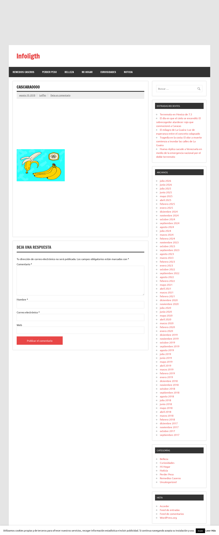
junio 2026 (166, 184)
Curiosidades (108, 72)
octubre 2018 (167, 388)
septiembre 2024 (169, 223)
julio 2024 (165, 230)
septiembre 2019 (169, 346)
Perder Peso (49, 72)
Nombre (22, 299)
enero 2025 (166, 207)
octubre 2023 (167, 246)
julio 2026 (165, 180)
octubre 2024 (167, 219)
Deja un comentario (60, 95)
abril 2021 (165, 288)
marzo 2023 (166, 257)
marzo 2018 (166, 415)
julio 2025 (165, 188)
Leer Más (211, 530)
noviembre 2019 (169, 338)
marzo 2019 (166, 369)
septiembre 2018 (169, 392)
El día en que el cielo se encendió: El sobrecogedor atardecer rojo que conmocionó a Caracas (178, 121)
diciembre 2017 (169, 423)
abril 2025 (165, 199)
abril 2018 (165, 411)
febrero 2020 (167, 327)
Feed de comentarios (172, 513)
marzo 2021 (166, 292)
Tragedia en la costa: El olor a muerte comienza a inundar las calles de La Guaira (179, 141)
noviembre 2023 (169, 242)
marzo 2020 (166, 323)
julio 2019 (165, 353)
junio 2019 (166, 357)
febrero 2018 (167, 419)
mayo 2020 (166, 315)
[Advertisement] (109, 22)
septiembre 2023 (169, 250)
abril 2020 (165, 319)
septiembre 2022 (169, 273)
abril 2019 (165, 365)
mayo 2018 (166, 407)
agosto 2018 (167, 396)
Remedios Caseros (23, 72)
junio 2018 (166, 404)
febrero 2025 (167, 203)
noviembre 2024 (169, 215)
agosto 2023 (167, 253)
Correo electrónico (28, 312)
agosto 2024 (167, 226)
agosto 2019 (167, 350)
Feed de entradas (170, 509)
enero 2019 (166, 377)
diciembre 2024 (169, 211)
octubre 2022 (167, 269)
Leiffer (42, 95)
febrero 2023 (167, 261)
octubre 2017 (167, 430)
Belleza (69, 72)
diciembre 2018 (169, 380)
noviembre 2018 (169, 384)
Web (19, 325)
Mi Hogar (87, 72)
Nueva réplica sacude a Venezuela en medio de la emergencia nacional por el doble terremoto (179, 152)
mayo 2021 (166, 284)
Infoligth (28, 55)
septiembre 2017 (169, 434)
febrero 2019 (167, 373)
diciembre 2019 (169, 334)
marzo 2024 (166, 234)
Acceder (164, 506)
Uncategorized (168, 482)
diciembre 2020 (169, 300)
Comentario (24, 264)
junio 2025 (166, 192)
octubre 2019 (167, 342)
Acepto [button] (200, 530)
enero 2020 (166, 330)
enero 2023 (166, 265)
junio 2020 (166, 311)
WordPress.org (168, 517)
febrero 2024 (167, 238)
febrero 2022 (167, 280)
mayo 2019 (166, 361)
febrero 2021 (167, 296)
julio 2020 (165, 307)
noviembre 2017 (169, 427)
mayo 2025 (166, 196)
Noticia (128, 72)
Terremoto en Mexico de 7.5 (176, 114)
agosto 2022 (167, 276)
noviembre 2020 (169, 303)
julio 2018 (165, 400)
